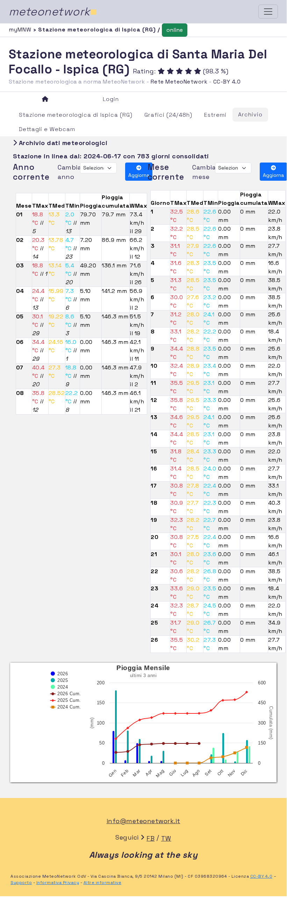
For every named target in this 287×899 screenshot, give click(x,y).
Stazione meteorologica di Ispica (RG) (75, 114)
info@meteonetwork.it (143, 821)
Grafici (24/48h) (168, 114)
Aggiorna (138, 175)
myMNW (21, 29)
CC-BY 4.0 (227, 81)
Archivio (250, 114)
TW (166, 838)
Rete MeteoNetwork (179, 81)
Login (111, 99)
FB (150, 838)
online (174, 30)
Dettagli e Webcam (47, 129)
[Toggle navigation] (268, 12)
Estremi (215, 114)
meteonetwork (53, 12)
